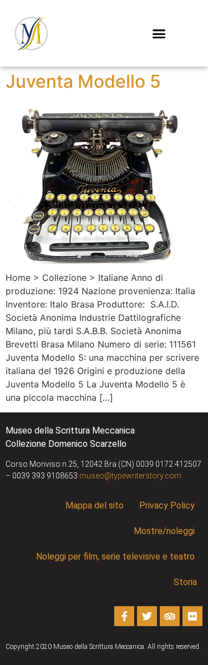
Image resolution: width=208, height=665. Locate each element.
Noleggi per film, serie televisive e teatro (115, 556)
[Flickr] (192, 616)
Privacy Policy (167, 505)
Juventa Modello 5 (83, 81)
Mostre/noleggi (164, 531)
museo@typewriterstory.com (130, 475)
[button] (158, 33)
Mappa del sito (94, 505)
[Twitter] (147, 616)
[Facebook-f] (124, 616)
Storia (185, 582)
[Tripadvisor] (170, 616)
